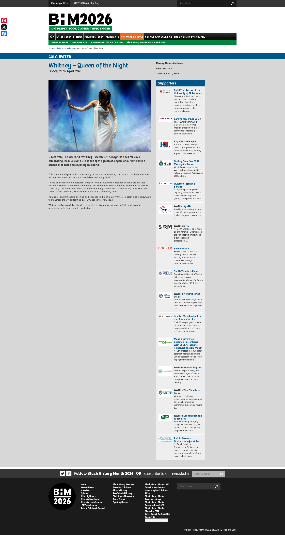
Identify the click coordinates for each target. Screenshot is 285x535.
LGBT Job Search (89, 505)
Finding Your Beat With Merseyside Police (187, 162)
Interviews (85, 490)
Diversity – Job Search (91, 502)
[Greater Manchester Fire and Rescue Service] (165, 316)
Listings (59, 48)
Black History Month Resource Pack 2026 (146, 42)
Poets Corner (119, 499)
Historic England (192, 367)
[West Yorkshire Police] (165, 393)
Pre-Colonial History (122, 493)
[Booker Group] (165, 248)
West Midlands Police (187, 295)
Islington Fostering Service (184, 185)
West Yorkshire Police (187, 391)
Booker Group (182, 248)
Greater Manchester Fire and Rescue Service (187, 318)
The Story (95, 3)
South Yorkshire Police (186, 271)
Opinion (84, 493)
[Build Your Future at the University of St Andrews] (165, 92)
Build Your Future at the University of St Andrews (188, 92)
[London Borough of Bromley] (165, 417)
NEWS (79, 36)
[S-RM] (165, 227)
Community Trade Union (187, 119)
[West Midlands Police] (165, 295)
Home (51, 48)
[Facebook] (4, 33)
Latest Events (65, 36)
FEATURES (90, 36)
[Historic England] (165, 371)
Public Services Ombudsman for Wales (186, 440)
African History (120, 490)
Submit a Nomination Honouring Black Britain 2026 (156, 490)
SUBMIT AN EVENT (59, 42)
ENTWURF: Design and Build (223, 530)
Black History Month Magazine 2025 (154, 509)
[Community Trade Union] (165, 119)
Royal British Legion (185, 141)
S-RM (186, 226)
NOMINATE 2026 (79, 42)
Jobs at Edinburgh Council (93, 508)
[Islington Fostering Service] (165, 183)
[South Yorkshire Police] (165, 273)
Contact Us (150, 517)
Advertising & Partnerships (157, 514)
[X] (4, 27)
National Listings (132, 36)
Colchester (70, 48)
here (170, 68)
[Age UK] (165, 209)
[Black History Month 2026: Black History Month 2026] (80, 22)
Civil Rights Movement (123, 496)
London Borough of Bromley (188, 417)
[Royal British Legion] (165, 145)
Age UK (187, 206)
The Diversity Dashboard (189, 36)
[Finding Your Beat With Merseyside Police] (165, 163)
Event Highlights (108, 36)
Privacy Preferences (156, 520)
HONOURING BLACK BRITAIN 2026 (107, 42)
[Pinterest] (4, 20)
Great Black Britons (122, 487)
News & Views (87, 487)
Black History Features (123, 484)
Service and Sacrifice (158, 36)
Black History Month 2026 (157, 484)
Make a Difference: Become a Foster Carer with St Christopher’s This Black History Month (188, 343)
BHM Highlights (88, 496)
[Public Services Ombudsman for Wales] (165, 439)
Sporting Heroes (120, 502)
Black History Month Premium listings (154, 498)
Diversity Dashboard (90, 499)
